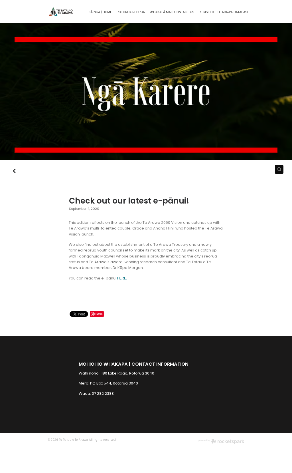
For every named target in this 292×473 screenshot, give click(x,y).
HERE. (122, 278)
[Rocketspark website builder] (221, 442)
